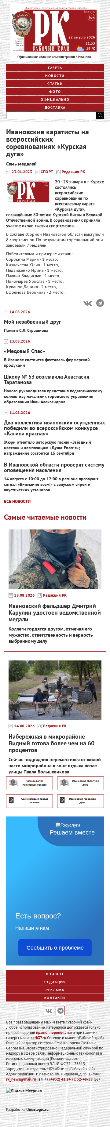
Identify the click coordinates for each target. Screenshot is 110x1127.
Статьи (55, 83)
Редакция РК (74, 172)
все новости (17, 501)
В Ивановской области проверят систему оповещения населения (54, 467)
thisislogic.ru (37, 1109)
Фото (55, 91)
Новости (55, 75)
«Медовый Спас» (24, 350)
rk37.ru (40, 1037)
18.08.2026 (24, 595)
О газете (55, 974)
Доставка (55, 107)
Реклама (55, 989)
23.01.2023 (22, 172)
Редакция (55, 982)
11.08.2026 (19, 413)
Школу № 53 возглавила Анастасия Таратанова (46, 379)
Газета (55, 67)
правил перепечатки (54, 1032)
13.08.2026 (19, 341)
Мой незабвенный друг (32, 321)
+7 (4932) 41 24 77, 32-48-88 (68, 1079)
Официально (55, 99)
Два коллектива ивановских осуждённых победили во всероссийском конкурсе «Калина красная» (54, 428)
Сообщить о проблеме (55, 948)
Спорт (47, 172)
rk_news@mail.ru (21, 1079)
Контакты (55, 997)
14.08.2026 (19, 312)
